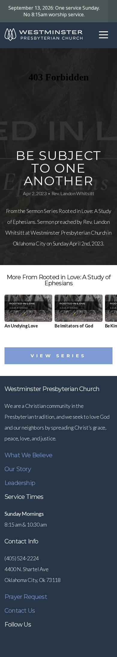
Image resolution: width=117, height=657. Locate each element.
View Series (58, 355)
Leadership (19, 482)
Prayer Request (25, 596)
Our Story (17, 469)
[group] (28, 314)
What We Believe (28, 455)
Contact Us (19, 610)
